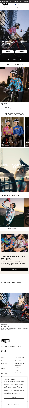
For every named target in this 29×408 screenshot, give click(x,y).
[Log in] (18, 4)
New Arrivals (4, 361)
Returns (17, 370)
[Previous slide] (3, 59)
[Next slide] (15, 59)
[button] (23, 4)
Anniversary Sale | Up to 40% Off (19, 1)
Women (7, 144)
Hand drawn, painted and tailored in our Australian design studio (13, 281)
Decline (14, 401)
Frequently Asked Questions (19, 364)
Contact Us (18, 361)
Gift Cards (4, 373)
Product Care (18, 372)
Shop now (14, 269)
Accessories (4, 371)
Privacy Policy (17, 393)
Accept (14, 397)
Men (3, 144)
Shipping (17, 367)
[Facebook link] (5, 351)
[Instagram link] (2, 351)
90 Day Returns (6, 1)
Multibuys (4, 363)
